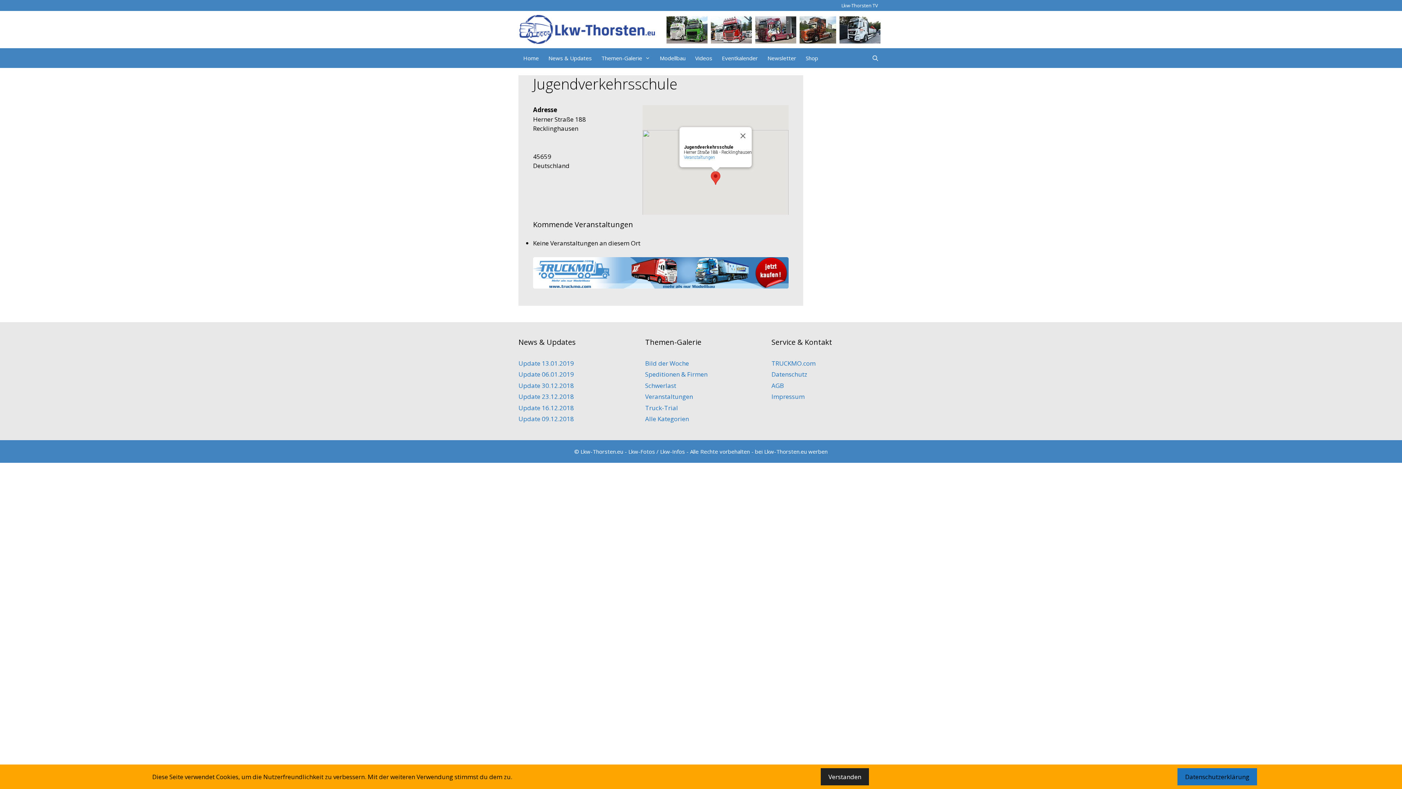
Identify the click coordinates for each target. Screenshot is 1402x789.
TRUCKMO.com (793, 363)
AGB (777, 385)
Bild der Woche (667, 363)
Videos (703, 58)
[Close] (743, 136)
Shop (812, 58)
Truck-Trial (661, 408)
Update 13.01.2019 (546, 363)
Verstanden (844, 777)
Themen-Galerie (621, 58)
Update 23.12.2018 (546, 396)
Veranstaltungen (699, 157)
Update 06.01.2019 (546, 374)
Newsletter (781, 58)
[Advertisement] (847, 203)
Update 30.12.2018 (546, 385)
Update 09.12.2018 (546, 419)
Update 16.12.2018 (546, 408)
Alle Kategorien (667, 419)
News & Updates (570, 58)
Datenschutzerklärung (1217, 777)
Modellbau (673, 58)
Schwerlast (660, 385)
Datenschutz (789, 374)
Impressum (788, 396)
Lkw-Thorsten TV (860, 5)
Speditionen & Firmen (676, 374)
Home (531, 58)
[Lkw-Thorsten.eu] (701, 29)
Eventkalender (740, 58)
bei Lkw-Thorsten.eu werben (791, 451)
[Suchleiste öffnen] (875, 58)
